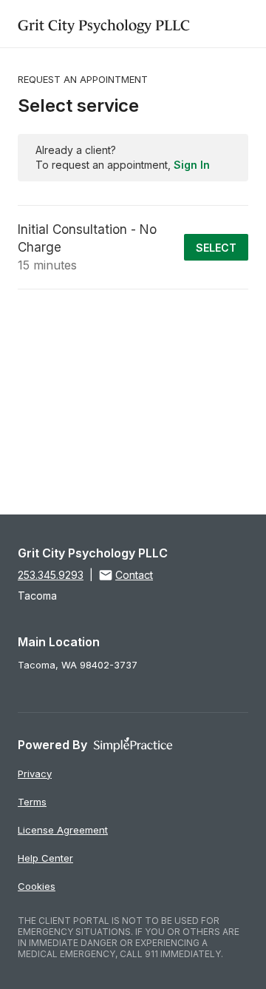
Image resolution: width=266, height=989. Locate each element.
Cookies (36, 886)
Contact (134, 575)
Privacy (35, 774)
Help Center (45, 858)
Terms (32, 802)
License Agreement (63, 830)
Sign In (192, 164)
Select (216, 247)
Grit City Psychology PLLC (104, 23)
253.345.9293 (50, 575)
